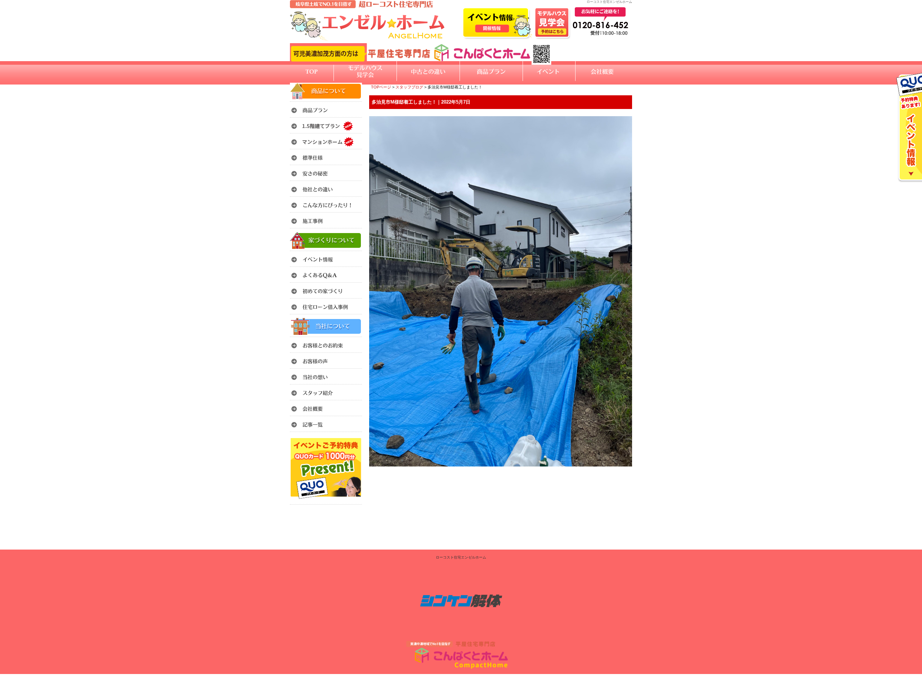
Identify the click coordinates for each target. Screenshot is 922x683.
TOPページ (381, 87)
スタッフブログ (409, 87)
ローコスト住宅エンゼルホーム (461, 557)
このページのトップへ (614, 476)
